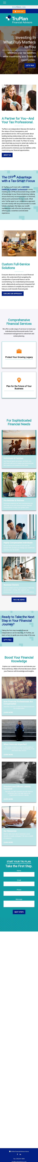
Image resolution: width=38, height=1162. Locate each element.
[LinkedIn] (20, 1154)
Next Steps (19, 912)
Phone (19, 890)
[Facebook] (17, 1154)
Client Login (20, 11)
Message (19, 899)
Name (19, 871)
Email (19, 880)
